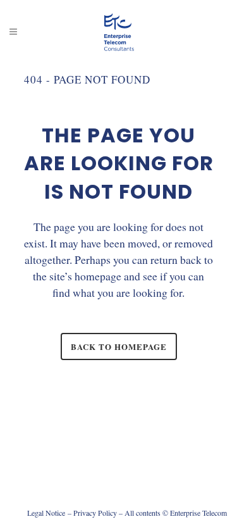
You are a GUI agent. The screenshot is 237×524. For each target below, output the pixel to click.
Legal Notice (46, 513)
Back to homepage (119, 346)
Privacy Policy (95, 513)
